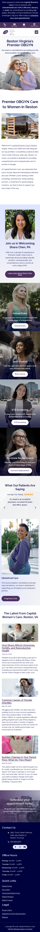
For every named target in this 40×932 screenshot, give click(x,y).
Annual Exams (20, 326)
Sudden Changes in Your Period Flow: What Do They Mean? (19, 758)
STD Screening (20, 422)
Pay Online (6, 890)
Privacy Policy (7, 910)
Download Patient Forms (11, 893)
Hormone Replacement (20, 471)
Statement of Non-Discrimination (14, 914)
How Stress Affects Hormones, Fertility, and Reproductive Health (18, 648)
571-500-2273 (15, 841)
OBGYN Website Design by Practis (20, 929)
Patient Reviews (7, 897)
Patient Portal (7, 886)
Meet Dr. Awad (7, 900)
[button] (36, 32)
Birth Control (20, 374)
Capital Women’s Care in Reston (24, 145)
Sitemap (5, 917)
